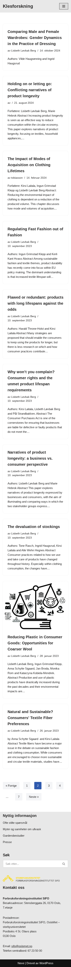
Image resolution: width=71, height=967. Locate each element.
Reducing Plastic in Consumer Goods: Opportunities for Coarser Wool (35, 643)
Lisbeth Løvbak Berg (23, 50)
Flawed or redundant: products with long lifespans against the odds (35, 303)
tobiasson (17, 177)
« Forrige (11, 785)
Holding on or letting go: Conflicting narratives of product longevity (30, 90)
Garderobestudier (13, 835)
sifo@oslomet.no (21, 946)
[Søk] (64, 864)
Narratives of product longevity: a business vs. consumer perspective (30, 458)
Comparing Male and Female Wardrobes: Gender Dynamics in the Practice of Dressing (35, 38)
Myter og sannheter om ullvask (22, 829)
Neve (21, 963)
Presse (7, 842)
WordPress (46, 963)
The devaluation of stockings (34, 527)
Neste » (34, 796)
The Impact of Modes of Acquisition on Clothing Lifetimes (29, 165)
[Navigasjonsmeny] (63, 6)
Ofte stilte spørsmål (15, 822)
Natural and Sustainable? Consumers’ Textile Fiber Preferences (30, 718)
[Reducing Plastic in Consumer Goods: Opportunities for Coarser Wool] (35, 605)
